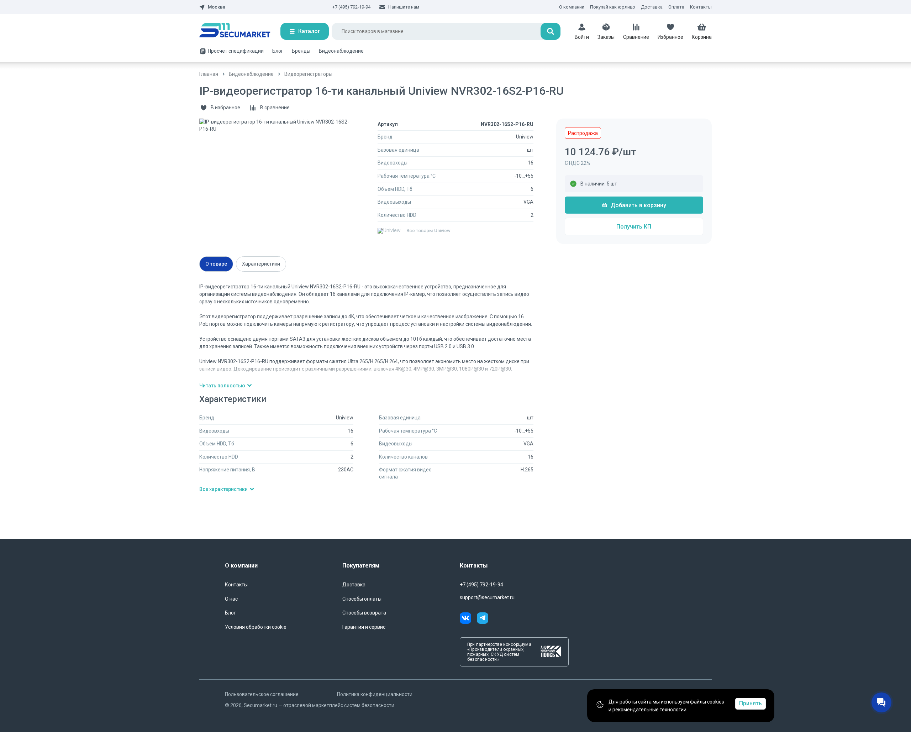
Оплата (676, 7)
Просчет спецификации (236, 51)
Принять (750, 703)
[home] (239, 31)
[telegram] (482, 619)
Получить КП (633, 226)
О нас (231, 599)
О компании (571, 7)
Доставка (652, 7)
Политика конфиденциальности (374, 694)
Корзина (702, 37)
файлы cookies (707, 702)
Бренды (301, 51)
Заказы (606, 37)
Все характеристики (223, 489)
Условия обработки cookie (255, 627)
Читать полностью (222, 385)
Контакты (701, 7)
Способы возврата (364, 613)
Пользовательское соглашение (262, 694)
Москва (216, 7)
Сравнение (636, 37)
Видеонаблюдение (341, 51)
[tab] (216, 264)
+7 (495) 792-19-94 (351, 7)
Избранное (670, 37)
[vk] (468, 619)
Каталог (309, 31)
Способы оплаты (361, 599)
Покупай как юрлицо (612, 7)
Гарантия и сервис (363, 627)
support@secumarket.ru (487, 597)
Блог (277, 51)
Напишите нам (403, 7)
